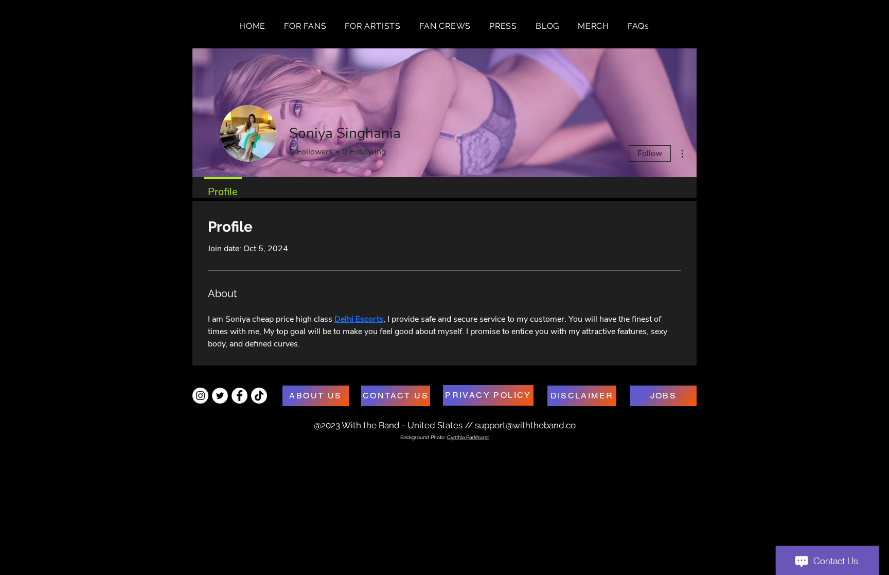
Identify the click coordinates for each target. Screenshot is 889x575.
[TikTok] (259, 396)
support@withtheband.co (525, 425)
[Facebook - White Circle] (239, 396)
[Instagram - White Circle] (200, 396)
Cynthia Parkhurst (468, 437)
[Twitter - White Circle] (220, 396)
